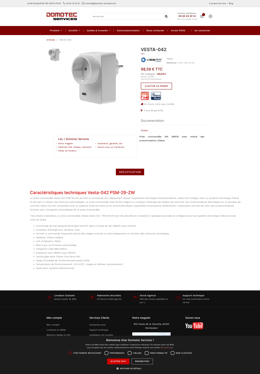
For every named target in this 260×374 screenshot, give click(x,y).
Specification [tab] (130, 172)
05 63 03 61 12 (73, 3)
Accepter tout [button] (118, 361)
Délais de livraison (67, 150)
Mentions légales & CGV (58, 335)
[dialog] (130, 355)
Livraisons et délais (56, 330)
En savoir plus (167, 347)
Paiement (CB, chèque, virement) (74, 147)
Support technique (98, 330)
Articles (50, 39)
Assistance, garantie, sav (110, 143)
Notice (144, 130)
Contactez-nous (97, 324)
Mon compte (53, 324)
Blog (231, 3)
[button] (130, 368)
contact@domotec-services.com (100, 3)
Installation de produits (101, 335)
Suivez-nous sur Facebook (111, 147)
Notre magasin (65, 143)
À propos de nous (217, 3)
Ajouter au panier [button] (156, 86)
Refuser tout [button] (142, 361)
